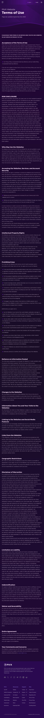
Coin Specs (15, 694)
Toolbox (23, 689)
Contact (23, 702)
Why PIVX (24, 700)
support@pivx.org (22, 653)
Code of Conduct (32, 692)
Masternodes (7, 700)
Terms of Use (31, 697)
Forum (23, 694)
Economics (6, 705)
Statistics (15, 700)
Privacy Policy (32, 700)
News (14, 702)
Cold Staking (6, 697)
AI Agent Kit (15, 692)
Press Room (31, 689)
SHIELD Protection (8, 692)
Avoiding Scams (32, 705)
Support (23, 692)
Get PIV (5, 689)
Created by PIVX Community (34, 714)
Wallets (14, 689)
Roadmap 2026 (16, 705)
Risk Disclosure (32, 702)
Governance (6, 702)
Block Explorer (16, 697)
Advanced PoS (7, 694)
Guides (23, 697)
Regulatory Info (32, 694)
